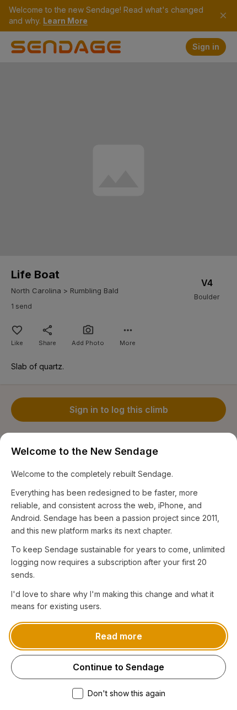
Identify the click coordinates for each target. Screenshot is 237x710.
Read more (118, 636)
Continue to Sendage (118, 667)
